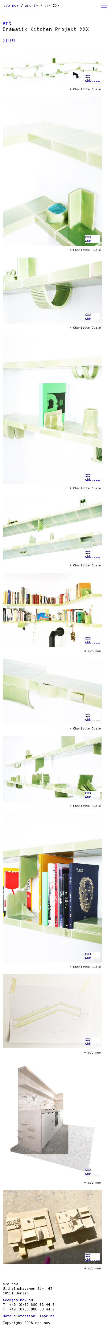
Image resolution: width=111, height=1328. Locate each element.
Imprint (47, 1316)
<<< (48, 5)
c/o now (11, 5)
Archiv (31, 5)
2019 (9, 40)
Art (7, 23)
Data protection (19, 1316)
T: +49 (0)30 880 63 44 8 (29, 1304)
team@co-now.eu (18, 1300)
